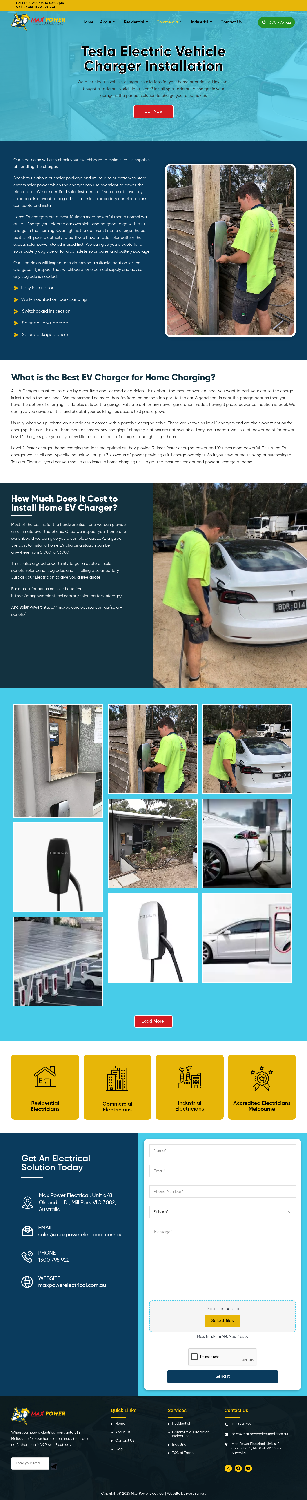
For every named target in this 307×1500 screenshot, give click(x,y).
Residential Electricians (45, 1106)
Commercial (167, 22)
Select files (222, 1321)
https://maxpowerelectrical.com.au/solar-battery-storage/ (66, 596)
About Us (122, 1432)
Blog (119, 1449)
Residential (134, 22)
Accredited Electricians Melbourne (262, 1106)
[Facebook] (238, 1468)
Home (87, 22)
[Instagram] (228, 1468)
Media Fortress (196, 1493)
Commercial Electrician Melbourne (191, 1434)
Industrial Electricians (189, 1106)
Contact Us (231, 22)
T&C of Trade (183, 1453)
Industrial (199, 22)
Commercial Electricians (117, 1107)
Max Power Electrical (147, 1493)
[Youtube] (248, 1468)
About (105, 22)
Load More (153, 1021)
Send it (222, 1376)
